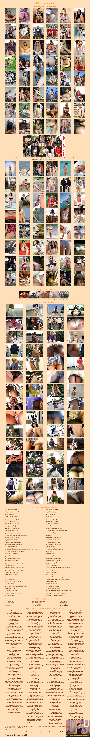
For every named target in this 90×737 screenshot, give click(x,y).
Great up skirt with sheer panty (12, 546)
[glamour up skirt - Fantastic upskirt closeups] (79, 110)
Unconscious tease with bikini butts (54, 560)
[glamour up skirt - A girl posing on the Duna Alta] (65, 200)
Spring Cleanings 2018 (10, 569)
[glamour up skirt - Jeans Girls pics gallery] (52, 215)
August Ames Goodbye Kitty (52, 570)
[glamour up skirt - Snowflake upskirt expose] (24, 126)
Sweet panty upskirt (50, 576)
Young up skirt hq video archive (12, 530)
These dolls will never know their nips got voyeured (57, 579)
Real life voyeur (63, 601)
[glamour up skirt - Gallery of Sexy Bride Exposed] (38, 110)
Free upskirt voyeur (9, 602)
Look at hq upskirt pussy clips (11, 574)
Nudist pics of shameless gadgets (12, 558)
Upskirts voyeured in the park (52, 533)
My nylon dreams (9, 601)
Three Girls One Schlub (10, 592)
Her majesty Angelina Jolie (52, 585)
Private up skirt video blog (10, 726)
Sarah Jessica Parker (51, 512)
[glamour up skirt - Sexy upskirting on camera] (24, 110)
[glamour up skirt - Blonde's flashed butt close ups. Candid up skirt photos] (79, 247)
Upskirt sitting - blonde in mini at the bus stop (56, 593)
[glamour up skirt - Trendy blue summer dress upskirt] (10, 63)
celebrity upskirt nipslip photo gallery (13, 542)
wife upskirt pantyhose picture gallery (54, 532)
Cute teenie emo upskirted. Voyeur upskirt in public (16, 535)
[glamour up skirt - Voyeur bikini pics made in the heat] (65, 215)
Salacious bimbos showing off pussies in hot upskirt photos (59, 590)
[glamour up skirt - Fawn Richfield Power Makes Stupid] (10, 126)
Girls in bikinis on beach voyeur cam (13, 581)
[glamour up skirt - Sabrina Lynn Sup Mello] (52, 278)
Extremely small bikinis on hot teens (54, 528)
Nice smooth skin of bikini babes (53, 542)
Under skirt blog (61, 726)
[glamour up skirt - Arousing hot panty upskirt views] (38, 278)
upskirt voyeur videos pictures (52, 525)
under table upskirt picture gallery (53, 544)
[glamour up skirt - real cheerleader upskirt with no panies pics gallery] (65, 263)
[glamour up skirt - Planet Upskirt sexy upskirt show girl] (79, 63)
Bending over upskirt (50, 563)
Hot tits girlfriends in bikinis (52, 521)
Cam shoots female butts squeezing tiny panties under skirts (18, 585)
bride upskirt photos (50, 514)
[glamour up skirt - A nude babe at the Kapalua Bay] (24, 63)
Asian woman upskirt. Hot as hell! (53, 569)
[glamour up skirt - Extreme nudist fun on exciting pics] (24, 168)
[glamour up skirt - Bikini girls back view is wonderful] (10, 200)
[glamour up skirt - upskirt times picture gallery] (65, 15)
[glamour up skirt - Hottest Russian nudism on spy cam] (24, 215)
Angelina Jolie (49, 535)
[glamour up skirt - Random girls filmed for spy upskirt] (38, 184)
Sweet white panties (64, 604)
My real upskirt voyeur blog (41, 726)
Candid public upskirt (9, 583)
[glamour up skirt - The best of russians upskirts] (65, 31)
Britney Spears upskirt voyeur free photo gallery (56, 530)
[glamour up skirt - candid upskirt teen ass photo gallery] (52, 126)
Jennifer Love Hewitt (9, 514)
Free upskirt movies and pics (38, 601)
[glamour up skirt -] (52, 15)
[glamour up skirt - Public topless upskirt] (38, 215)
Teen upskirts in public (51, 546)
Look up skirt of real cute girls (11, 516)
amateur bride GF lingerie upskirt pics (54, 549)
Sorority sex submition (52, 726)
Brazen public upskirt (9, 595)
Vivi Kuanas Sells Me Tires (11, 590)
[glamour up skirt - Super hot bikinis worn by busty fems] (38, 231)
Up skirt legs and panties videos (12, 553)
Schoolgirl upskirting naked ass (53, 519)
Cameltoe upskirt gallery (51, 562)
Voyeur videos (8, 605)
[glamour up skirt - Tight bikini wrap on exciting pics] (52, 231)
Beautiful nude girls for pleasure (53, 523)
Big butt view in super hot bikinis (12, 519)
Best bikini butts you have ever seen (54, 555)
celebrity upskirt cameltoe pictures (53, 526)
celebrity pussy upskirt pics (52, 511)
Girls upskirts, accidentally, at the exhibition (14, 570)
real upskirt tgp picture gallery (11, 541)
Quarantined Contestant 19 (52, 581)
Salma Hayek (49, 551)
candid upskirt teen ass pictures (12, 539)
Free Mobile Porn (19, 727)
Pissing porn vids (63, 602)
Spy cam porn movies (37, 605)
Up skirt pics (7, 604)
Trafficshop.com (17, 729)
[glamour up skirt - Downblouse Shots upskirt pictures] (10, 263)
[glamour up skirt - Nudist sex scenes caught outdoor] (24, 184)
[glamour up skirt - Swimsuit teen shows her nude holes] (65, 168)
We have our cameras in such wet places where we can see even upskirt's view (22, 549)
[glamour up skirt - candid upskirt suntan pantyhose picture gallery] (65, 94)
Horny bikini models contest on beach (13, 544)
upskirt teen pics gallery (10, 512)
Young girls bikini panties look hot (12, 533)
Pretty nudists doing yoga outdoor (12, 525)
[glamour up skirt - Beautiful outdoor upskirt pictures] (79, 200)
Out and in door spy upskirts (52, 548)
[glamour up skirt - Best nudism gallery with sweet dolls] (52, 47)
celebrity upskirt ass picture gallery (12, 532)
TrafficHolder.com (9, 729)
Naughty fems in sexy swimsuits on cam (55, 595)
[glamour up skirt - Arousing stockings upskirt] (10, 278)
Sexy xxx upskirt (8, 562)
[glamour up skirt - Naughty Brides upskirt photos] (38, 47)
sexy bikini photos (50, 553)
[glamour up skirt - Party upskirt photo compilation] (52, 247)
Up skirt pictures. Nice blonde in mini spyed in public (16, 586)
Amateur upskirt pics (9, 565)
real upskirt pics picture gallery (53, 539)
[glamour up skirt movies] (14, 310)
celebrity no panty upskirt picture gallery (14, 548)
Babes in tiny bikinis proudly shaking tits (55, 592)
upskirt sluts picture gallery (11, 509)
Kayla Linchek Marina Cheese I (53, 586)
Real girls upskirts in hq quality (11, 560)
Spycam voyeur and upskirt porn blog (25, 726)
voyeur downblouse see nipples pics (13, 518)
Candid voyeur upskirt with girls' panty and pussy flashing (58, 567)
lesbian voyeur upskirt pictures (11, 555)
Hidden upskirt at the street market (12, 528)
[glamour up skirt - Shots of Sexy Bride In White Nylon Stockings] (79, 168)
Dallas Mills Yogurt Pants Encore (53, 588)
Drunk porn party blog (10, 727)
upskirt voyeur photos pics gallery (53, 537)
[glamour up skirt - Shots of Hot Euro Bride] (10, 94)
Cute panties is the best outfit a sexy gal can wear (16, 563)
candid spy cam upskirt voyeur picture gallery (15, 551)
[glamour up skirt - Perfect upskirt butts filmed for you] (38, 247)
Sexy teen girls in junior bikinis (11, 572)
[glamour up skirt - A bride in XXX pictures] (24, 31)
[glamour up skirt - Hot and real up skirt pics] (10, 247)
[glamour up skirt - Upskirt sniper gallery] (24, 78)
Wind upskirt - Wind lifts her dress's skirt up (14, 567)
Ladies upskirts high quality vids (53, 518)
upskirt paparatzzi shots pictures (12, 521)
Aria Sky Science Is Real (10, 588)
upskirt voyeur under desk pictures (53, 558)
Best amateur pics (64, 605)
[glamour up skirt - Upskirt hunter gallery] (10, 15)
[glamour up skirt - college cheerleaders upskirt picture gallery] (65, 63)
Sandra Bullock (49, 516)
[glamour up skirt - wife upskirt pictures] (79, 31)
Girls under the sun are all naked (12, 523)
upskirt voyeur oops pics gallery (12, 511)
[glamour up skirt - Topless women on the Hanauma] (79, 78)
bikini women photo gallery (52, 541)
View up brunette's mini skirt (11, 579)
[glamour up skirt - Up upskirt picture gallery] (79, 15)
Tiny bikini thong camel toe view (12, 526)
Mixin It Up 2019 (49, 574)
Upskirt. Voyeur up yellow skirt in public (54, 578)
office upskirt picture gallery (52, 509)
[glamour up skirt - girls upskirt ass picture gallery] (65, 126)
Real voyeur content (36, 602)
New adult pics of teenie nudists (12, 556)
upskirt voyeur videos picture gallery (13, 593)
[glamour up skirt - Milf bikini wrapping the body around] (52, 63)
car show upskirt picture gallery (12, 537)
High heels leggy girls (37, 604)
